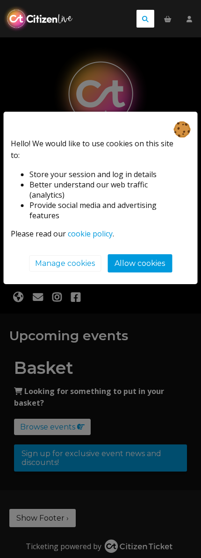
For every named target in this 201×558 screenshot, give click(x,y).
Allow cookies (140, 263)
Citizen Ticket (44, 19)
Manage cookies (65, 263)
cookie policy (90, 234)
